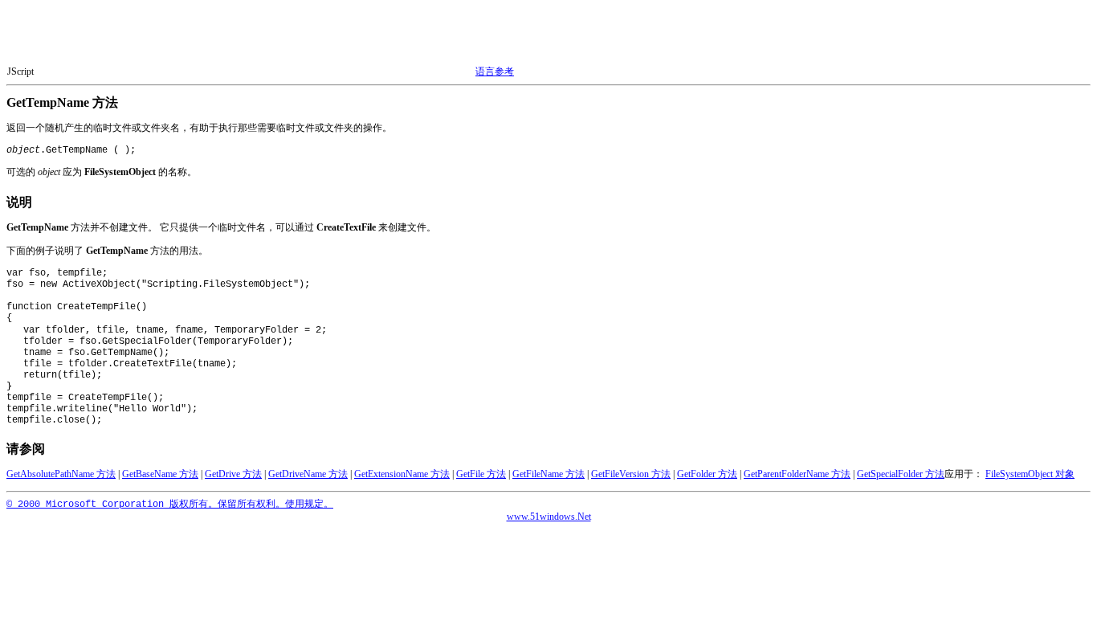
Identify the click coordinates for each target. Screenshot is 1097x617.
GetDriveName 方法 (308, 474)
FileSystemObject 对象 (1030, 474)
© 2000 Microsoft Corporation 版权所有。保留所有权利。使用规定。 (169, 504)
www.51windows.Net (549, 516)
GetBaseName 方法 (160, 474)
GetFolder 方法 (707, 474)
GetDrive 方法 (233, 474)
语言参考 (494, 71)
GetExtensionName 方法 (402, 474)
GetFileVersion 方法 (631, 474)
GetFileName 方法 (548, 474)
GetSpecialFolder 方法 (900, 474)
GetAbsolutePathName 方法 (61, 474)
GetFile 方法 (481, 474)
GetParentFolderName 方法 (797, 474)
